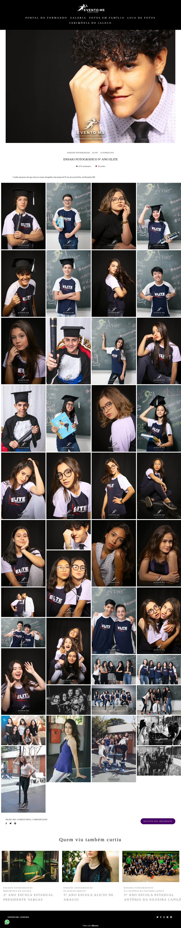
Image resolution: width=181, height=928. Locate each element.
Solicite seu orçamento (158, 821)
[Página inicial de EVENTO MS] (90, 8)
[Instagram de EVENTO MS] (164, 917)
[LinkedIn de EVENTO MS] (171, 917)
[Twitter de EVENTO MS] (157, 917)
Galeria (78, 17)
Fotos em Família (107, 17)
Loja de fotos (141, 17)
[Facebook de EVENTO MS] (160, 917)
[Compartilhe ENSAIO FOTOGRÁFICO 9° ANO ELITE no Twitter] (10, 823)
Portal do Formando (46, 17)
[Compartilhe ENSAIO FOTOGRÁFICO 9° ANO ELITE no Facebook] (6, 823)
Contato (24, 917)
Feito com (90, 926)
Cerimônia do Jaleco (90, 23)
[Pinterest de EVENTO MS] (167, 917)
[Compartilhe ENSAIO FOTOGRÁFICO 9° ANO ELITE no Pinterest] (15, 823)
